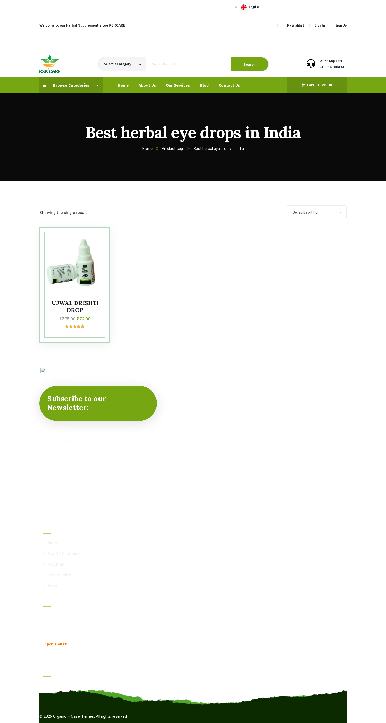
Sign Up (341, 25)
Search (249, 64)
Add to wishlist (96, 251)
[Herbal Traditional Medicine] (49, 64)
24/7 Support (331, 60)
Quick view (96, 263)
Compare (96, 239)
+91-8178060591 (333, 67)
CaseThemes (82, 716)
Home (147, 148)
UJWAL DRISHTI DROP (74, 306)
